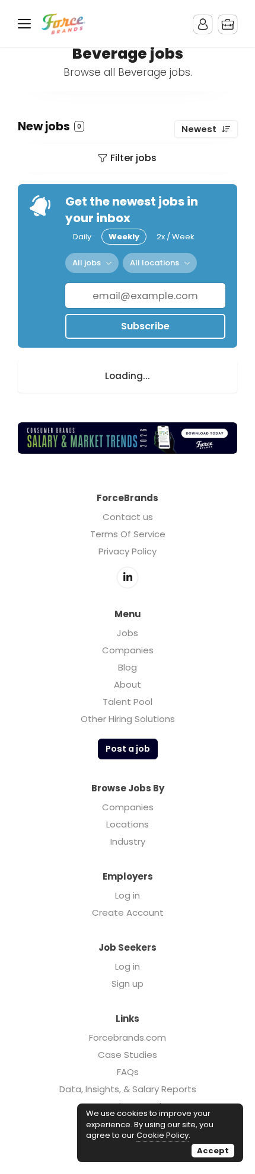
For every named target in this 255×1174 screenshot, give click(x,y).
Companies (128, 650)
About (127, 684)
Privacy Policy (127, 551)
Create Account (128, 912)
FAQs (128, 1072)
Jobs (127, 633)
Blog (127, 667)
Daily (82, 236)
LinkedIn (127, 577)
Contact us (128, 517)
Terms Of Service (127, 534)
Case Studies (127, 1054)
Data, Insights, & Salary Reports (127, 1089)
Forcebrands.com (127, 1037)
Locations (127, 824)
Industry (127, 841)
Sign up (127, 983)
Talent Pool (127, 701)
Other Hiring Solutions (128, 719)
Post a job (128, 749)
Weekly (124, 236)
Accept (213, 1150)
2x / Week (176, 236)
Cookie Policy (162, 1135)
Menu (27, 24)
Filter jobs (133, 158)
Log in (127, 895)
